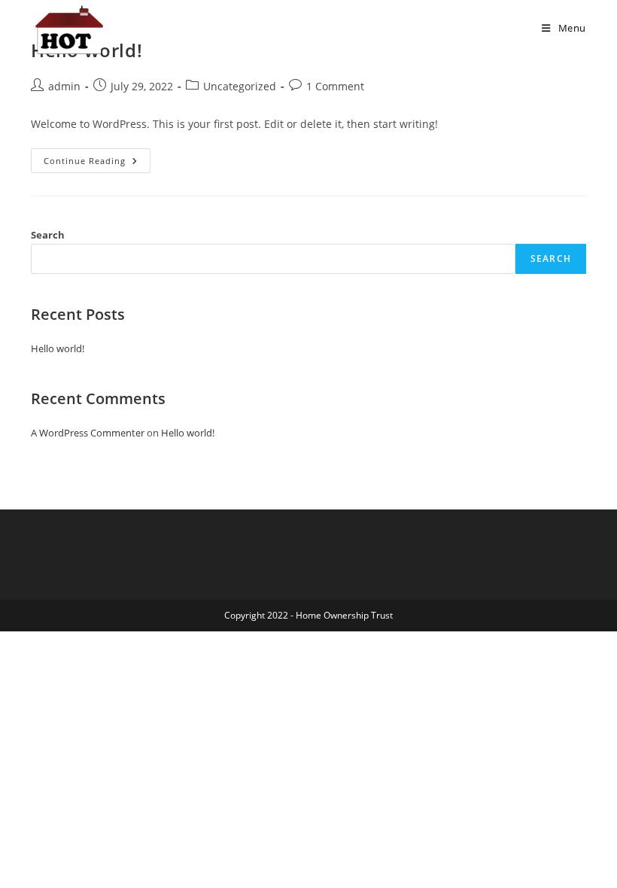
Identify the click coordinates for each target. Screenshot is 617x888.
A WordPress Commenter (87, 432)
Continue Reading (97, 163)
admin (64, 86)
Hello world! (57, 348)
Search (48, 235)
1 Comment (335, 86)
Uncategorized (239, 86)
